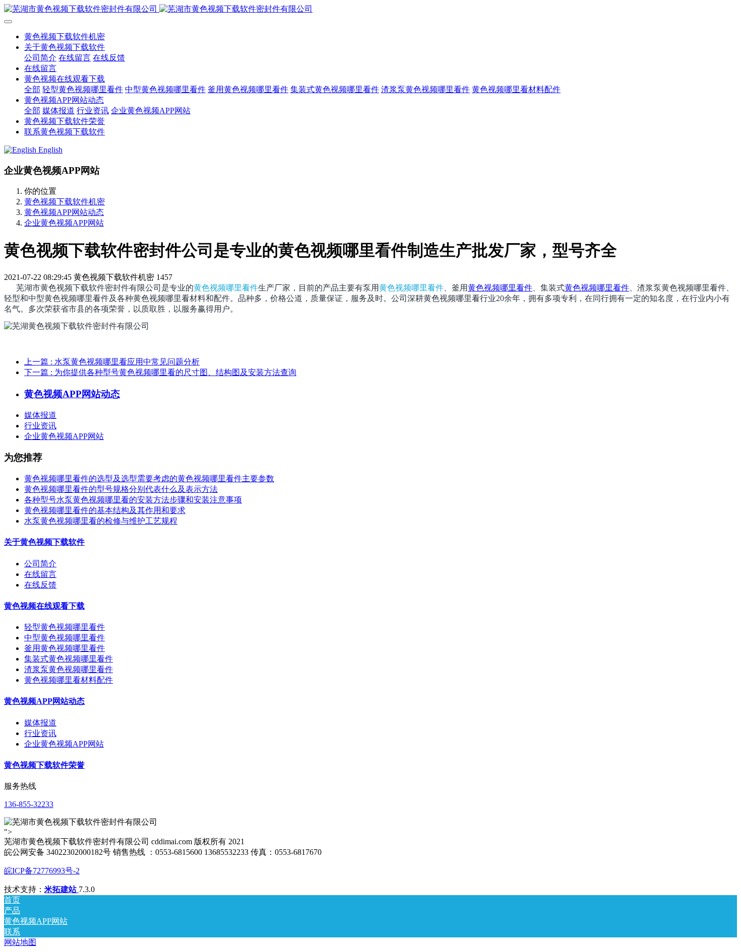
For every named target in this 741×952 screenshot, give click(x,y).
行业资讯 (40, 425)
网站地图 (20, 942)
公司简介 (40, 563)
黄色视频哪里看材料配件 (68, 680)
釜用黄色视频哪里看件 (64, 648)
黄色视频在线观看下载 (44, 606)
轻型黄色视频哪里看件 (64, 627)
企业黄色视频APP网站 (64, 222)
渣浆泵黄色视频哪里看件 (68, 669)
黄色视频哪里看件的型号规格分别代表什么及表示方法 (121, 489)
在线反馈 (40, 584)
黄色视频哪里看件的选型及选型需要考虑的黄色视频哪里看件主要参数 (149, 478)
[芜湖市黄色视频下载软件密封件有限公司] (370, 9)
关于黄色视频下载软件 (44, 542)
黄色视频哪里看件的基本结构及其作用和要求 (105, 510)
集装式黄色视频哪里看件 (68, 658)
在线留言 (40, 574)
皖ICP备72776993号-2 (42, 870)
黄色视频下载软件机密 (64, 36)
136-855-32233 (28, 804)
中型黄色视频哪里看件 (64, 637)
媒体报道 (40, 415)
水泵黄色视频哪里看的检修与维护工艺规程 (100, 521)
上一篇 (112, 361)
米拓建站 (61, 889)
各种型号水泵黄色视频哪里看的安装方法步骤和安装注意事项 (133, 499)
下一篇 (160, 372)
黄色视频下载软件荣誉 (44, 765)
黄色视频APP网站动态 (64, 212)
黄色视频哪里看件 (226, 287)
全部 (32, 89)
